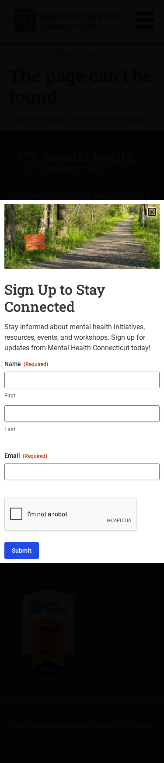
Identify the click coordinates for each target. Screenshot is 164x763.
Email (25, 455)
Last (9, 429)
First (9, 395)
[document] (82, 381)
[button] (152, 212)
